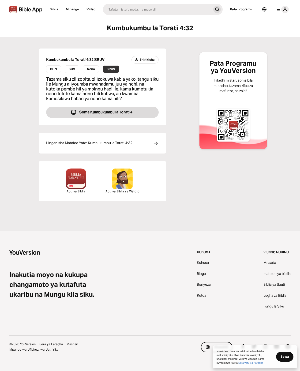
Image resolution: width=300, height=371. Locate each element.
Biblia (54, 9)
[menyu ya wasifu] (282, 9)
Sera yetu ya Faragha (250, 362)
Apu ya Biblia (76, 191)
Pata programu (241, 9)
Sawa (285, 356)
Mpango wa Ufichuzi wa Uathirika (33, 349)
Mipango (72, 9)
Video (90, 9)
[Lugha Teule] (264, 9)
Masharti (73, 344)
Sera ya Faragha (51, 344)
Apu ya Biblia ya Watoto (122, 191)
